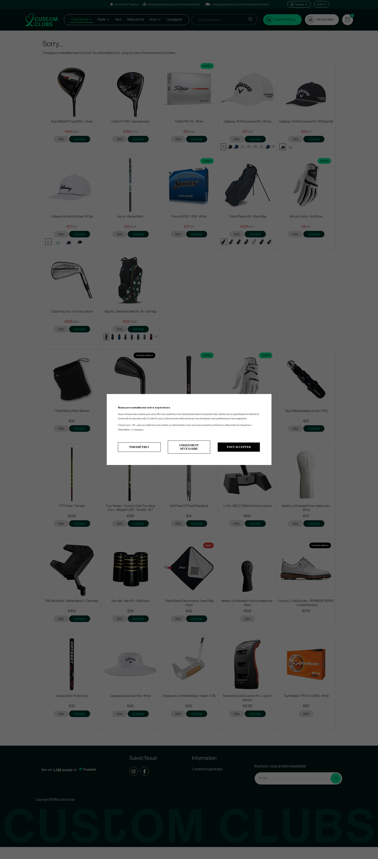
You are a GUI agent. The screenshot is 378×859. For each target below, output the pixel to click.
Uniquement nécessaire (189, 447)
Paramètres (139, 447)
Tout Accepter (239, 447)
